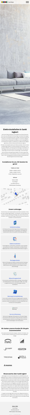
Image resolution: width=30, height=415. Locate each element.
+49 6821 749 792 (16, 172)
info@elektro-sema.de (16, 174)
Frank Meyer (11, 2)
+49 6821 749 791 (17, 170)
